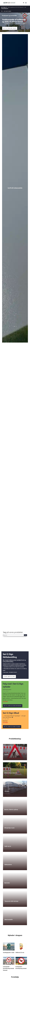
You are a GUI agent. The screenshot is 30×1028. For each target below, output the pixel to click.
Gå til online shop (9, 28)
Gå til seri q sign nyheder (12, 705)
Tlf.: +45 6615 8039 (6, 11)
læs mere (5, 701)
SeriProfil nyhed (7, 689)
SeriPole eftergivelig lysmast (12, 188)
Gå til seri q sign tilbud (12, 726)
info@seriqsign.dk (4, 8)
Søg (25, 635)
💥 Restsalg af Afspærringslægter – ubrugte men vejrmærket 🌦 (14, 716)
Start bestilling (9, 676)
